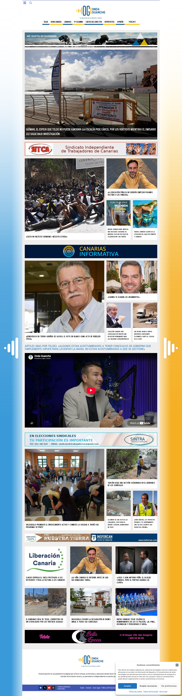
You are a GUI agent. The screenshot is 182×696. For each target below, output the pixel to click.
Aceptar (127, 686)
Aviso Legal (163, 691)
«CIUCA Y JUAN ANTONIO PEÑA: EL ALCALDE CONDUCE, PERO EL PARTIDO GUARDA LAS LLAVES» (134, 580)
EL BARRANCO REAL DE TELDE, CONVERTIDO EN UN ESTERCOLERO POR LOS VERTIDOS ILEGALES (44, 620)
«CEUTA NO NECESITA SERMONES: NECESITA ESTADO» (46, 236)
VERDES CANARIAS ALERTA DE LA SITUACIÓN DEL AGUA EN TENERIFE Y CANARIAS (145, 234)
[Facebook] (40, 688)
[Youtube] (49, 688)
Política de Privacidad (150, 691)
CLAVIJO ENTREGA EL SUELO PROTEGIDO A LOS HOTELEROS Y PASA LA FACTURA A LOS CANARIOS (45, 578)
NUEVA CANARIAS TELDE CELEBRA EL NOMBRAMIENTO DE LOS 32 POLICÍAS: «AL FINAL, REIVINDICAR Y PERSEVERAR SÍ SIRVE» (136, 621)
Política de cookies (135, 691)
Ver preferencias (169, 686)
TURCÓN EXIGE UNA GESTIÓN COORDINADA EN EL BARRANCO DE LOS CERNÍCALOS (131, 483)
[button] (177, 665)
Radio (82, 688)
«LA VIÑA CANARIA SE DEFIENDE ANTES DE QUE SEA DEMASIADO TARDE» (89, 578)
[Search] (30, 3)
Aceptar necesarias (148, 686)
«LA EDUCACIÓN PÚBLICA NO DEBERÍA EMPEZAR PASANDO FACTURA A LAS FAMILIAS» (130, 193)
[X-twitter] (45, 688)
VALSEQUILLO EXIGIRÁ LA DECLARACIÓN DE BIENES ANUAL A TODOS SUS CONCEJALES (91, 620)
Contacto (88, 688)
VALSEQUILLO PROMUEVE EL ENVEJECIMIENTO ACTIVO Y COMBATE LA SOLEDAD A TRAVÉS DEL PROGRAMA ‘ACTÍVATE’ (62, 525)
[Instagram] (53, 688)
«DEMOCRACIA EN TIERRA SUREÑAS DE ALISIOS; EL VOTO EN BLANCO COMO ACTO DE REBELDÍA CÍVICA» (63, 337)
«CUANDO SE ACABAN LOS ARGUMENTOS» (124, 297)
